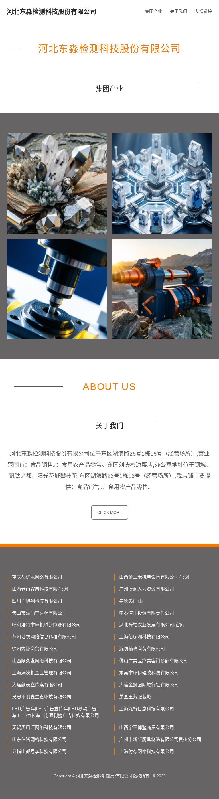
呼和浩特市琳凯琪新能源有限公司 (46, 624)
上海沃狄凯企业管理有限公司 (41, 672)
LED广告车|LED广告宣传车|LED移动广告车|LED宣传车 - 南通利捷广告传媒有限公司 (55, 712)
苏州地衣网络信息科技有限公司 (44, 636)
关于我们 (178, 11)
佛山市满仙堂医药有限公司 (39, 613)
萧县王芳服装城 (135, 696)
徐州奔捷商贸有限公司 (35, 648)
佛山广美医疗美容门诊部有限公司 (153, 660)
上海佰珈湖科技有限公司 (144, 636)
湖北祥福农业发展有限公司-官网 (151, 624)
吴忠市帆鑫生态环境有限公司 (41, 696)
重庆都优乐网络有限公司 (37, 577)
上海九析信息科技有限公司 (146, 708)
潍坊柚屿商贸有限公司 (142, 648)
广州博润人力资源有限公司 (146, 589)
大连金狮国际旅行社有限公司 (149, 684)
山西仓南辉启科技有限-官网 (40, 589)
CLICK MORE (109, 512)
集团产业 (153, 11)
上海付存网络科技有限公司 (146, 751)
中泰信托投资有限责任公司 (146, 613)
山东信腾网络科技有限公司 (39, 739)
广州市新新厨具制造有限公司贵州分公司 (160, 739)
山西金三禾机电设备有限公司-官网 (154, 577)
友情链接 (203, 11)
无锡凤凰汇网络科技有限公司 (41, 727)
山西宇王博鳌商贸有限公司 (146, 727)
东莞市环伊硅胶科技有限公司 (149, 672)
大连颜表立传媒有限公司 (37, 684)
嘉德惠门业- (131, 601)
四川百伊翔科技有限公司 (37, 601)
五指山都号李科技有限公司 (39, 751)
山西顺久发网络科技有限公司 (41, 660)
